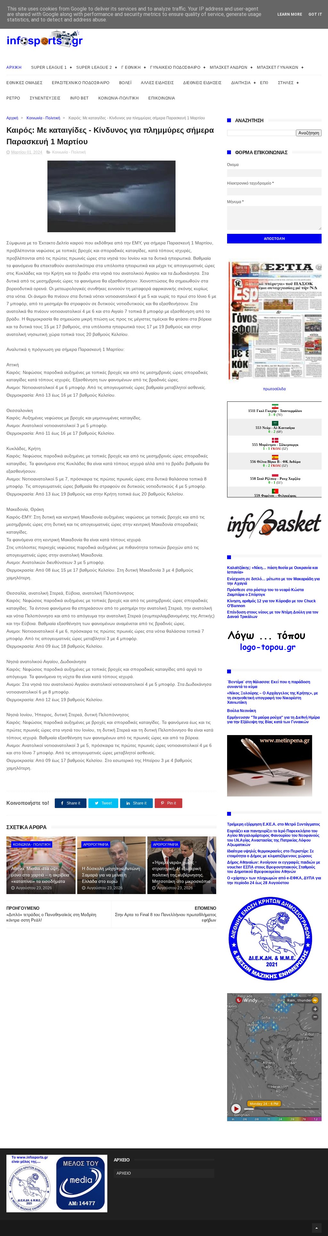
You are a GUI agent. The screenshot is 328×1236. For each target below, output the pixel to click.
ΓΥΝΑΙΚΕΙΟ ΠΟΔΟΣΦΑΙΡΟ (175, 67)
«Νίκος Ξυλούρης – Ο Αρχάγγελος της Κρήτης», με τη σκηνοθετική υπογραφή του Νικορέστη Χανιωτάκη (272, 698)
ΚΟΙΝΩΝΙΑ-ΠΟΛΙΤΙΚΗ (118, 98)
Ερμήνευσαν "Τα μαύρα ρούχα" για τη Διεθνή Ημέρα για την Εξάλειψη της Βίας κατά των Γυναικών (273, 719)
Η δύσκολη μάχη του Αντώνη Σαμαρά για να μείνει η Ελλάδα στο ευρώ (111, 874)
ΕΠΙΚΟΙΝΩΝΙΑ (161, 98)
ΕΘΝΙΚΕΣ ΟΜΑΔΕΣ (24, 83)
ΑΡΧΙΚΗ (13, 67)
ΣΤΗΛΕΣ (286, 83)
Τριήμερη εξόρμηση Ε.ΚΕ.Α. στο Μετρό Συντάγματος (273, 824)
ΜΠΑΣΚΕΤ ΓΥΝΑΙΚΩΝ (277, 67)
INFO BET (79, 98)
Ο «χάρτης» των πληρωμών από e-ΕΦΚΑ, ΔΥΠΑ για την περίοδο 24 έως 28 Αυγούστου (274, 880)
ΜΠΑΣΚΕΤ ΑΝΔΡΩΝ (228, 67)
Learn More (289, 14)
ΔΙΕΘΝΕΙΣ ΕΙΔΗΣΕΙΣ (202, 83)
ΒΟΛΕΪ (125, 83)
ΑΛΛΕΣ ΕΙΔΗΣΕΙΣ (157, 83)
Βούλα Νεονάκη (241, 711)
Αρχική (12, 118)
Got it (315, 14)
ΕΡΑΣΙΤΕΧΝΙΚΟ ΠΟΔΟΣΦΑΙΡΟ (81, 83)
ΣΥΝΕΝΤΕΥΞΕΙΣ (45, 98)
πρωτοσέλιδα (274, 389)
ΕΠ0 (264, 83)
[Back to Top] (317, 1228)
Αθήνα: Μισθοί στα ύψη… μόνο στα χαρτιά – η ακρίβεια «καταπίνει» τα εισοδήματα (40, 874)
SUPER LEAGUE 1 (49, 67)
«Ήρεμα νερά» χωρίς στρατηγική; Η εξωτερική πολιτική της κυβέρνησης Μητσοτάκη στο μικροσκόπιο (181, 872)
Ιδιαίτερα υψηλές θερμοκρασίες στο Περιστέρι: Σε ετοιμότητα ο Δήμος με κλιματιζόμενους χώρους (270, 853)
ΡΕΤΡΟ (13, 98)
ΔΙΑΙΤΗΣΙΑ (241, 83)
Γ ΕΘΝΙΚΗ (131, 67)
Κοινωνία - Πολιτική (43, 118)
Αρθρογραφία (95, 844)
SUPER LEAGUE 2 (94, 67)
